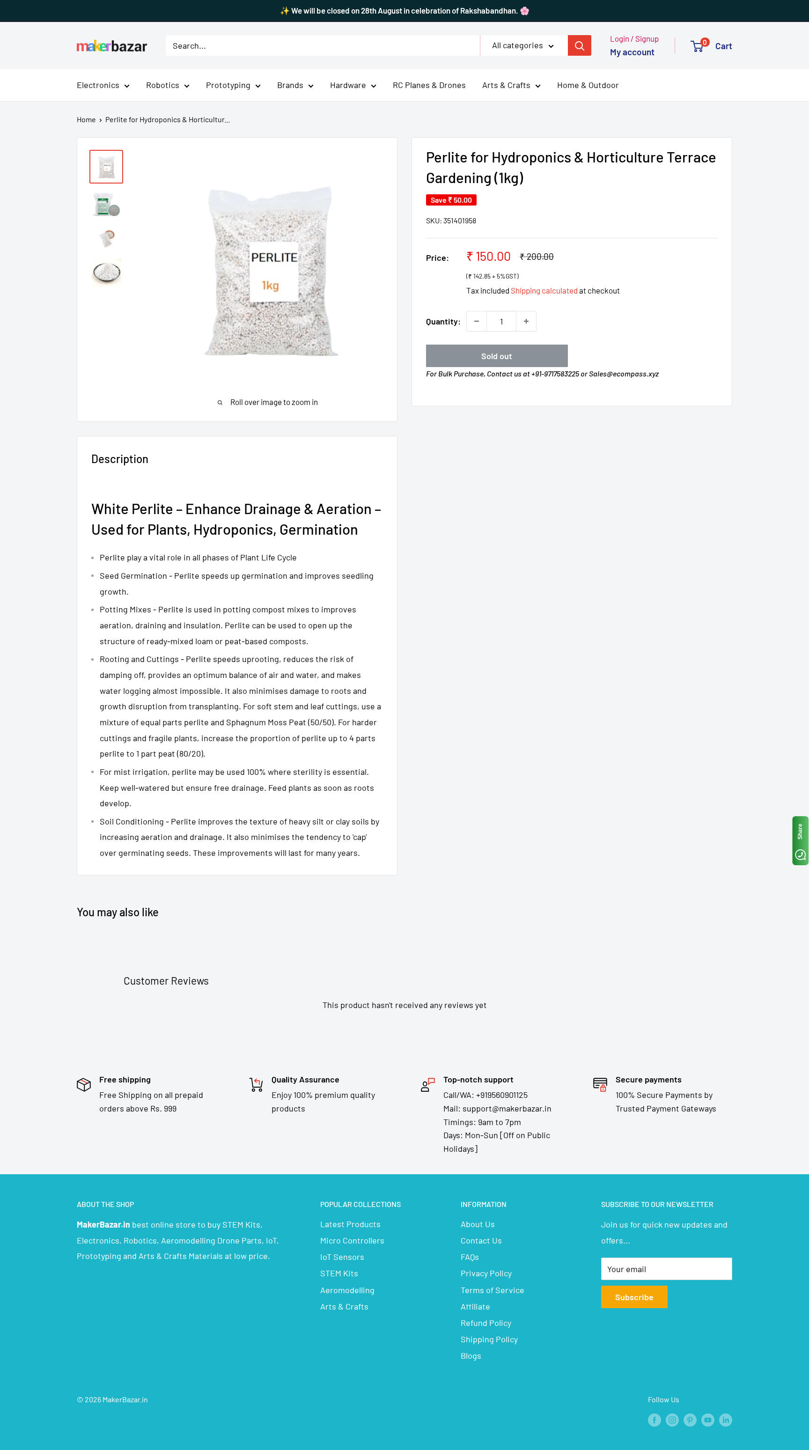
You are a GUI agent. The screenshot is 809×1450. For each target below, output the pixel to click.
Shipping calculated (544, 290)
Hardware (348, 85)
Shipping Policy (489, 1339)
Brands (290, 85)
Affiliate (475, 1306)
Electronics (98, 85)
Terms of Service (492, 1290)
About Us (478, 1224)
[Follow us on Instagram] (672, 1419)
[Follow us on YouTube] (707, 1419)
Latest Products (350, 1224)
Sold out (496, 356)
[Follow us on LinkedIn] (725, 1419)
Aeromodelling (347, 1290)
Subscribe (634, 1297)
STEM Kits (339, 1273)
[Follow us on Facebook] (654, 1419)
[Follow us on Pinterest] (690, 1419)
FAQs (470, 1256)
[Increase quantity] (526, 321)
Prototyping (228, 85)
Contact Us (481, 1240)
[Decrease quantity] (476, 321)
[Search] (579, 45)
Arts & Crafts (506, 85)
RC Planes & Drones (429, 85)
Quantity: (443, 321)
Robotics (162, 85)
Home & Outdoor (588, 85)
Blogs (471, 1355)
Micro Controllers (352, 1240)
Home (86, 119)
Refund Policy (486, 1323)
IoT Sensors (342, 1256)
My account (632, 51)
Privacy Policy (486, 1273)
